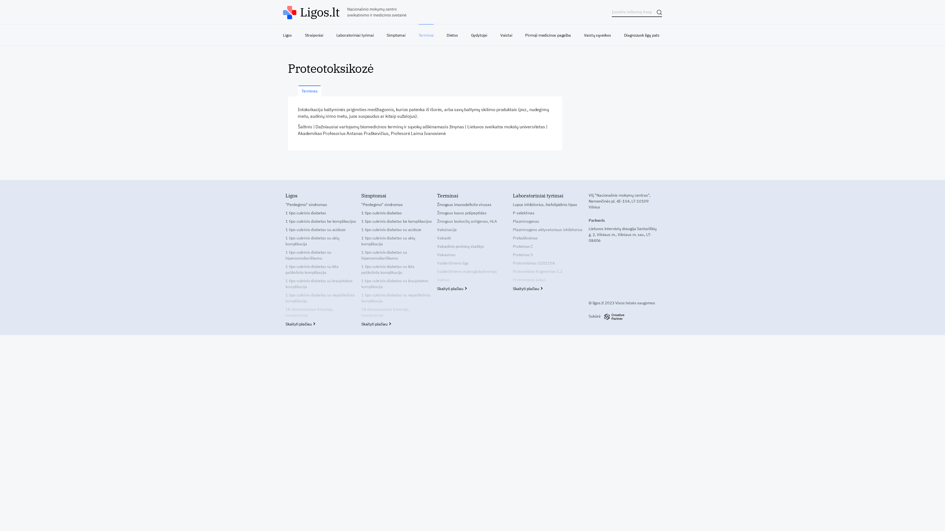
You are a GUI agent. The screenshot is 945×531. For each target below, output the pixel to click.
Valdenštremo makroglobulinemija (467, 271)
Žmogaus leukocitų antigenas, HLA (467, 221)
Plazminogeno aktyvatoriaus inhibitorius (548, 229)
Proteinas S (523, 254)
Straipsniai (314, 35)
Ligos (287, 35)
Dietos (452, 35)
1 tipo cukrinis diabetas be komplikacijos (320, 221)
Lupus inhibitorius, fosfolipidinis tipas (545, 204)
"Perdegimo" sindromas (306, 204)
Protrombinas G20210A (534, 263)
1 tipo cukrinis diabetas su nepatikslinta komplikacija (320, 298)
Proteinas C (523, 246)
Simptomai (396, 35)
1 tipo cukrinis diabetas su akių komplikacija (312, 241)
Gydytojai (479, 35)
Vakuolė (444, 238)
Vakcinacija (447, 229)
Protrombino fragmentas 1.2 (538, 271)
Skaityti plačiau (299, 324)
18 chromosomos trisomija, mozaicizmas (309, 312)
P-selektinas (524, 212)
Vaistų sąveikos (597, 35)
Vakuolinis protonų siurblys (460, 246)
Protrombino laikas (529, 279)
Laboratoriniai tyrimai (355, 35)
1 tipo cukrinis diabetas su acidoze (315, 229)
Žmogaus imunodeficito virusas (464, 204)
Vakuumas (446, 254)
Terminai (426, 35)
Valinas (443, 279)
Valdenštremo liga (453, 263)
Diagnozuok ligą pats (642, 35)
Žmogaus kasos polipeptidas (462, 212)
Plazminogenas (526, 221)
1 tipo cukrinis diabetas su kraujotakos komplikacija (319, 283)
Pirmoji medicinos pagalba (548, 35)
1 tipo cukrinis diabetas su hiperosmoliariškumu (308, 255)
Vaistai (506, 35)
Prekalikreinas (525, 238)
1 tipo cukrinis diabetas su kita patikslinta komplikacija (312, 269)
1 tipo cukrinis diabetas (305, 212)
